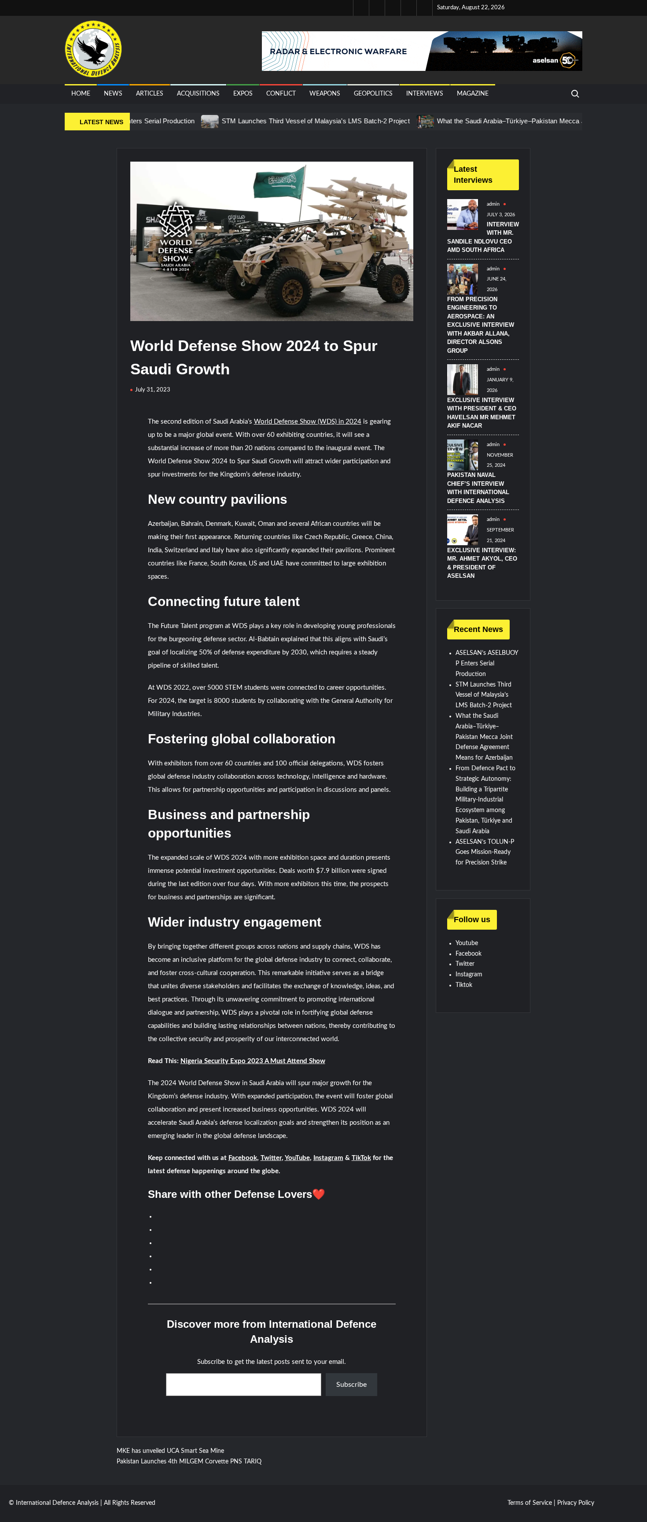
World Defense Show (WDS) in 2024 (307, 421)
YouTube (297, 1158)
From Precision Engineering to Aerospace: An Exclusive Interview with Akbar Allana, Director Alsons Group (480, 325)
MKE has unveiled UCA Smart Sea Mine (170, 1451)
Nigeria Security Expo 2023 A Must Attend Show (252, 1061)
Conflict (281, 94)
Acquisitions (198, 94)
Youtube (467, 943)
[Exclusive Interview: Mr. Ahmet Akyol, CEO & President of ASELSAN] (462, 530)
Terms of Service (529, 1503)
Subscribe (351, 1384)
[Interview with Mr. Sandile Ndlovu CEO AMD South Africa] (462, 214)
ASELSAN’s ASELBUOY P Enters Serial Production (487, 663)
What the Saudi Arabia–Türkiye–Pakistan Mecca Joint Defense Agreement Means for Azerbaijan (484, 737)
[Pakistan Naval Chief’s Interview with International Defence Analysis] (462, 454)
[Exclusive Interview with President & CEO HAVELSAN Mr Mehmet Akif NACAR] (462, 380)
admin (493, 204)
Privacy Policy (575, 1503)
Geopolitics (373, 94)
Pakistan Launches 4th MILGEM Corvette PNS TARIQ (189, 1462)
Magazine (473, 94)
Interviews (424, 94)
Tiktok (464, 985)
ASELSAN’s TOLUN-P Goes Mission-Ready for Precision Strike (485, 852)
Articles (149, 94)
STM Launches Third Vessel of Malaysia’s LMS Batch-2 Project (285, 121)
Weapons (324, 94)
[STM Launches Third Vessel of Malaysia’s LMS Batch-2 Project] (180, 121)
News (113, 94)
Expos (243, 94)
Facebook (242, 1158)
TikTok (361, 1158)
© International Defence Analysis (54, 1503)
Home (80, 94)
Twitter (271, 1158)
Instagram (328, 1158)
